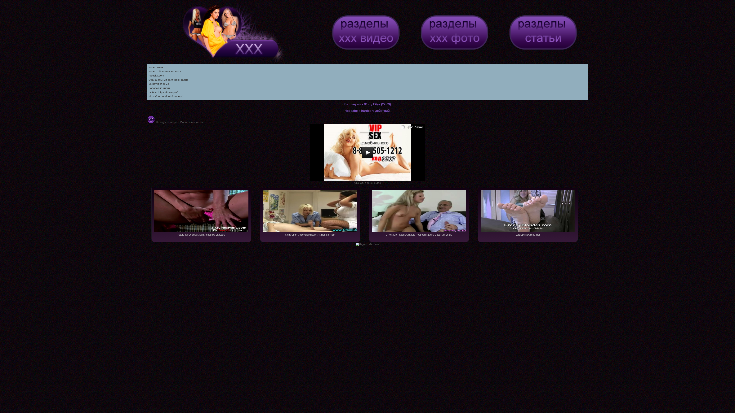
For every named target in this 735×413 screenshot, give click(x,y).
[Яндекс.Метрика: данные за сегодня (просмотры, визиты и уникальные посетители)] (367, 244)
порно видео (156, 67)
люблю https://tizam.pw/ (163, 92)
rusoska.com (156, 75)
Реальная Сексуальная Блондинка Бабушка (201, 234)
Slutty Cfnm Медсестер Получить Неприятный (310, 234)
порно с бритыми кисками (165, 71)
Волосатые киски (159, 87)
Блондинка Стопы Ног (528, 234)
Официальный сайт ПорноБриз (168, 79)
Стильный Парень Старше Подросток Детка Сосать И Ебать (419, 234)
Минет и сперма (159, 83)
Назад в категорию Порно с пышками (179, 122)
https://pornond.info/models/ (165, 96)
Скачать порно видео (367, 182)
